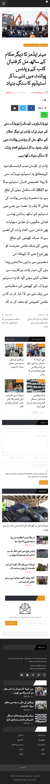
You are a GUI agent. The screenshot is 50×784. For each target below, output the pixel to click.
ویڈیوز (21, 754)
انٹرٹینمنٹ (40, 744)
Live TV (20, 740)
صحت (21, 749)
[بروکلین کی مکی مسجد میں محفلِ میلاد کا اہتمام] (14, 350)
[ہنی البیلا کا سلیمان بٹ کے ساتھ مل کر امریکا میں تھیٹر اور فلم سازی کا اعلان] (36, 350)
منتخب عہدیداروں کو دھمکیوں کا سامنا (11, 321)
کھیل (42, 749)
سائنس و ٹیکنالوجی (17, 744)
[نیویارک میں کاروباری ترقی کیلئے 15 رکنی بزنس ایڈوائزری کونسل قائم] (14, 385)
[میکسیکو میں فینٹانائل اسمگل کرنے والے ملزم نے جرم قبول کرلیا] (36, 385)
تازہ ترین (20, 735)
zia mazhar (31, 780)
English (41, 740)
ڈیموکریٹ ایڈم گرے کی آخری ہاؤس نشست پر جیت (37, 322)
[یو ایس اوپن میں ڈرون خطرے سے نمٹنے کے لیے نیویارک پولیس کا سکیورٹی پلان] (42, 553)
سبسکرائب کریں (11, 623)
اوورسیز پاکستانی (31, 45)
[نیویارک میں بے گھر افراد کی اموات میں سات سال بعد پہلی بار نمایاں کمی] (25, 508)
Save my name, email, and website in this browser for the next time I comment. (26, 475)
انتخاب (41, 345)
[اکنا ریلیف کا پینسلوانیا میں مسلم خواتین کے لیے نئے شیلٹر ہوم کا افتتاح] (42, 580)
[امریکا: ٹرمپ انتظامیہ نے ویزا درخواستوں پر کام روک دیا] (42, 540)
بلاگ (42, 754)
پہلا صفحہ (41, 735)
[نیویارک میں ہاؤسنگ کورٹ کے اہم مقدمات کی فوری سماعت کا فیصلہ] (42, 567)
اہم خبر (44, 45)
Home (23, 768)
